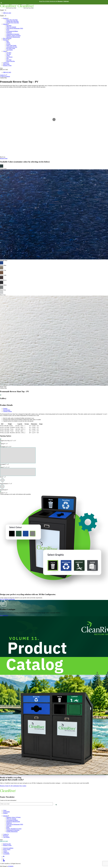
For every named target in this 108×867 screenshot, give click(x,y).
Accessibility (6, 853)
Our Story (8, 52)
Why (7, 58)
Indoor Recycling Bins (12, 19)
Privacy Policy (6, 849)
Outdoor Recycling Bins (12, 21)
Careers (5, 851)
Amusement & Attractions (12, 34)
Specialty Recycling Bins (12, 22)
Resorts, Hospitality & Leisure (13, 828)
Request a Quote (4, 785)
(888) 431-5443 (7, 13)
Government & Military (12, 31)
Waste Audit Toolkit (11, 45)
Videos (8, 42)
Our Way (8, 54)
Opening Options (7, 411)
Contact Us (6, 62)
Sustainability (6, 811)
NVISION (10, 866)
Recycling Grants (10, 48)
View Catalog (22, 785)
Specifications (6, 410)
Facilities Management (12, 831)
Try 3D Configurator (14, 785)
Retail (7, 29)
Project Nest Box (10, 61)
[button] (1, 3)
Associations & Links (11, 47)
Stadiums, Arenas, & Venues (13, 35)
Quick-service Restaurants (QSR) (14, 28)
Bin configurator (7, 38)
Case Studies (9, 49)
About (4, 51)
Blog (7, 41)
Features (5, 408)
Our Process (9, 57)
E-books (8, 44)
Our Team (8, 59)
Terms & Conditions (8, 848)
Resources (5, 39)
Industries (5, 24)
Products (5, 18)
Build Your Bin (7, 844)
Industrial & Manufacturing (13, 37)
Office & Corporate (11, 27)
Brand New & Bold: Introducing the (54, 1)
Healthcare (9, 32)
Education (8, 25)
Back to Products (5, 76)
